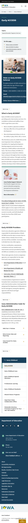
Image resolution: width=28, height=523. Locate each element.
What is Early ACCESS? (12, 44)
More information (9, 194)
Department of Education (8, 7)
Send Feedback (6, 515)
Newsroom (4, 489)
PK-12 (10, 11)
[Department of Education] (5, 5)
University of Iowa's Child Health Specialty (13, 275)
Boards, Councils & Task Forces (10, 469)
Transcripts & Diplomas (8, 494)
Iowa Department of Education (13, 263)
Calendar (4, 472)
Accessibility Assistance (8, 464)
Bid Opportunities (6, 467)
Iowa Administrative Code (12, 309)
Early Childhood (17, 11)
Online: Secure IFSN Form (11, 100)
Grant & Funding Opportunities (10, 478)
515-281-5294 (9, 447)
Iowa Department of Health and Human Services (13, 269)
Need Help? (5, 497)
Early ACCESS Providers (12, 47)
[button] (22, 521)
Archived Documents (7, 499)
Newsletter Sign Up (7, 486)
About (3, 461)
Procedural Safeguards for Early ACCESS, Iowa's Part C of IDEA (14, 202)
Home (4, 11)
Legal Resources (6, 480)
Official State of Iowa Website (8, 1)
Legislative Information (8, 483)
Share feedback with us (13, 455)
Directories (5, 475)
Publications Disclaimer (8, 491)
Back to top (5, 109)
